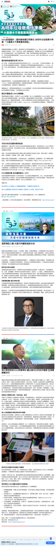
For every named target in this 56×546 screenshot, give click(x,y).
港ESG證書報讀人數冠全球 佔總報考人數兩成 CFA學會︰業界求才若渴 (22, 189)
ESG (10, 37)
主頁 (4, 37)
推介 (7, 211)
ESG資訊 (11, 211)
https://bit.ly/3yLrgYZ (48, 200)
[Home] (7, 1)
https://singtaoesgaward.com (16, 522)
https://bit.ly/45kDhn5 (9, 196)
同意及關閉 (50, 542)
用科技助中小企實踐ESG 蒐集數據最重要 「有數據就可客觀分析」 (21, 186)
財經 (7, 37)
